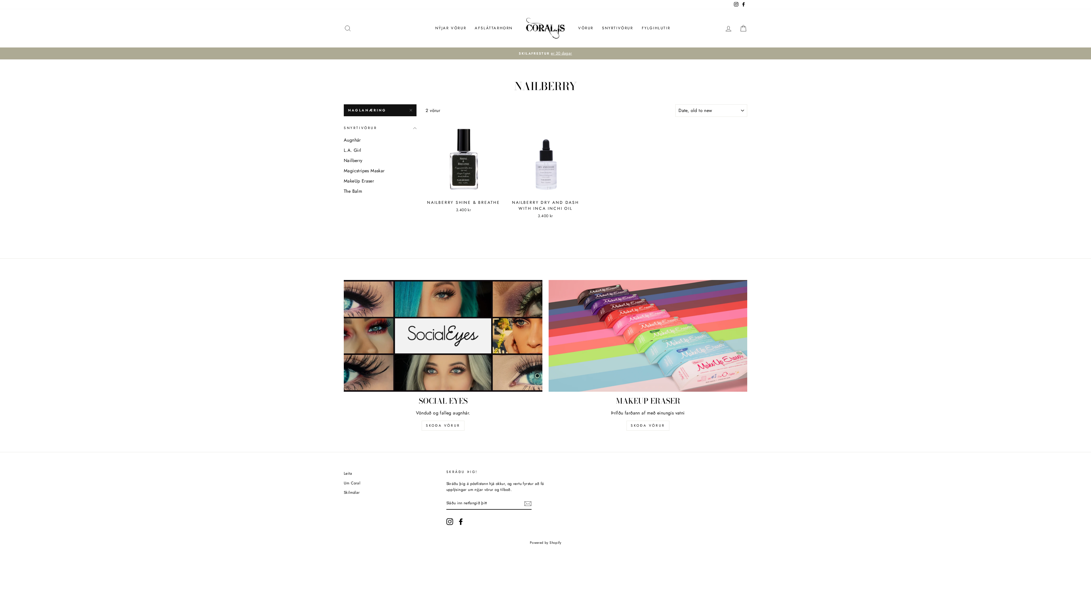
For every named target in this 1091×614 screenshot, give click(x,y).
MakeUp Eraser (359, 181)
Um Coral (352, 483)
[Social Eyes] (443, 336)
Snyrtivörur (617, 28)
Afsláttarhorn (494, 28)
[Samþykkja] (528, 503)
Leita (348, 473)
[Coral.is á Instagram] (449, 521)
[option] (545, 53)
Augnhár (352, 140)
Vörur (586, 28)
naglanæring (367, 110)
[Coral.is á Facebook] (460, 521)
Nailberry (353, 160)
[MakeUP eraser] (648, 336)
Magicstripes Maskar (364, 170)
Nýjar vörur (451, 28)
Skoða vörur (443, 425)
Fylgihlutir (656, 28)
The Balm (353, 191)
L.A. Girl (352, 150)
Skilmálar (352, 492)
